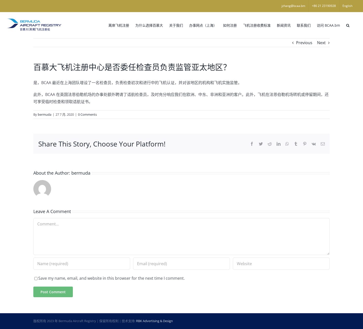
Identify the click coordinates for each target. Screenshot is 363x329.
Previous (304, 42)
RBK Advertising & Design (154, 321)
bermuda (44, 114)
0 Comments (87, 114)
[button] (347, 25)
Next (321, 42)
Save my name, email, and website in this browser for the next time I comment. (111, 278)
